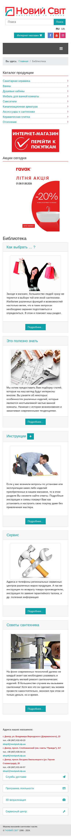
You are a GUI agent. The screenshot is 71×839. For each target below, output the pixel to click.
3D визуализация (16, 799)
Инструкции (16, 436)
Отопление (10, 121)
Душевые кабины (14, 91)
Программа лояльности (20, 788)
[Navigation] (61, 48)
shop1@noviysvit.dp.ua (14, 771)
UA (63, 28)
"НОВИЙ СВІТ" (12, 830)
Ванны (7, 86)
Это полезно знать (22, 341)
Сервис (13, 535)
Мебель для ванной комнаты (21, 96)
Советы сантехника (23, 625)
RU (58, 28)
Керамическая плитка (16, 116)
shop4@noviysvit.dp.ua (14, 756)
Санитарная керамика (16, 80)
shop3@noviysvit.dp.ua (14, 744)
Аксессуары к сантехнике (19, 111)
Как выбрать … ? (21, 247)
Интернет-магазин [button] (28, 35)
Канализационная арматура (20, 106)
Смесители (10, 101)
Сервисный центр (16, 811)
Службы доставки (16, 776)
